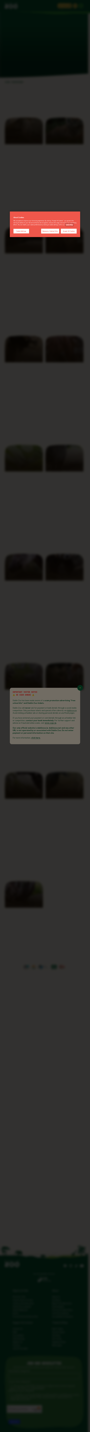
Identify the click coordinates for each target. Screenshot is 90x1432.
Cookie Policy (69, 225)
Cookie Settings (21, 231)
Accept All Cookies (69, 231)
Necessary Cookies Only (50, 231)
